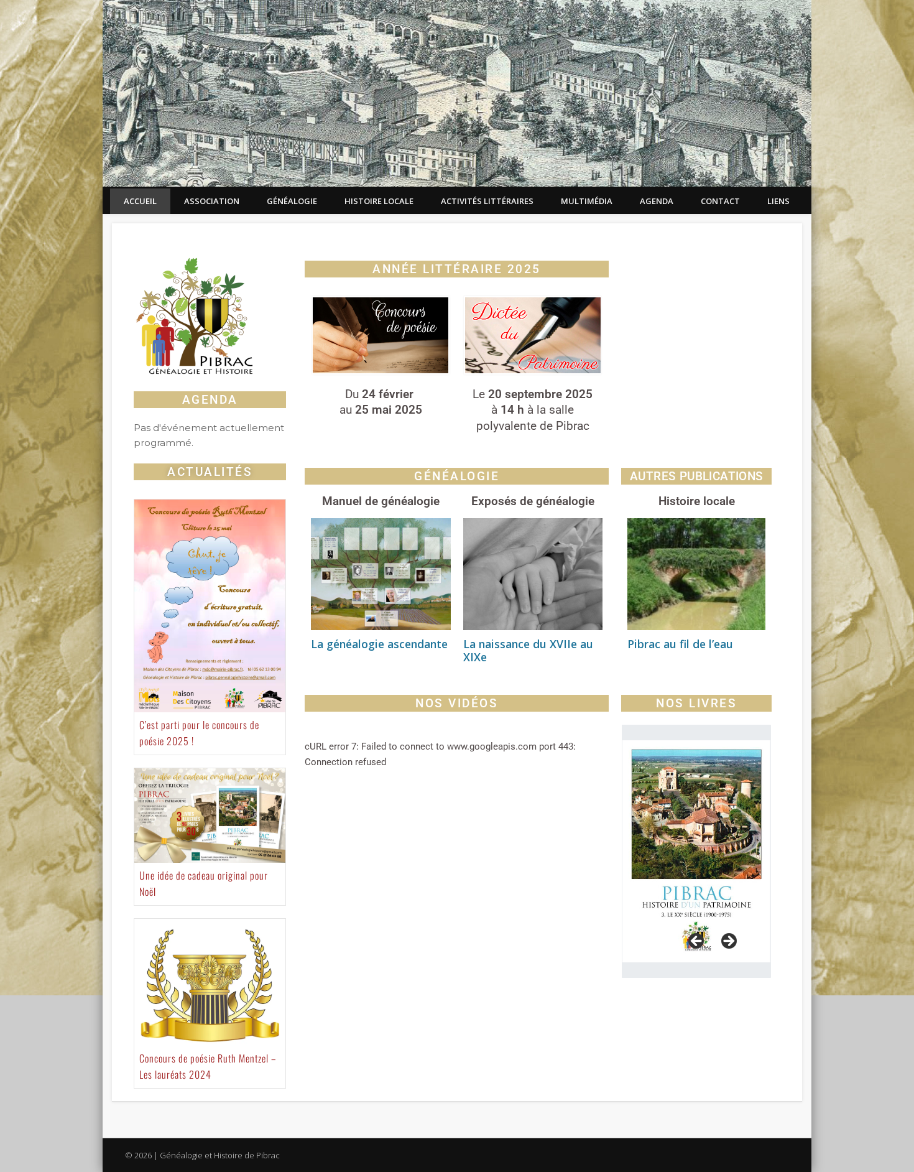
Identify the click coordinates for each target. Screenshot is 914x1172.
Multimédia (586, 201)
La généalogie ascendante (379, 643)
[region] (696, 851)
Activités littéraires (487, 201)
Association (211, 201)
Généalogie (292, 201)
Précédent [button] (697, 941)
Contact (720, 201)
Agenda (656, 201)
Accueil (140, 201)
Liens (778, 201)
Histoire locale (378, 201)
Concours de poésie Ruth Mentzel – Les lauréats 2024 (208, 1066)
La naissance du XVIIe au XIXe (528, 650)
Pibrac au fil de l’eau (680, 643)
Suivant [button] (728, 941)
